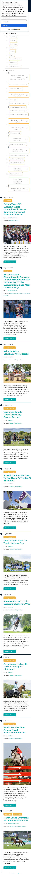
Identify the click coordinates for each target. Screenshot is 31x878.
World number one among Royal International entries (14, 730)
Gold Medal (27, 293)
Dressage (8, 271)
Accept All (5, 25)
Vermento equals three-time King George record (12, 414)
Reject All (5, 22)
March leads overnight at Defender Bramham (16, 819)
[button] (17, 33)
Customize (5, 18)
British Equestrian (12, 217)
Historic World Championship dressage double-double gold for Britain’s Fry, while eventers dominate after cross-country (16, 281)
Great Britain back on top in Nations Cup (15, 542)
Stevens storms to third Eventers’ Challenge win (16, 602)
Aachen (11, 220)
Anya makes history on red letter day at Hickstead (15, 666)
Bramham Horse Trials (13, 823)
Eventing (8, 200)
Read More (8, 262)
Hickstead (10, 357)
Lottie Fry (5, 295)
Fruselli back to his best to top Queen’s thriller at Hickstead (17, 478)
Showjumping (9, 348)
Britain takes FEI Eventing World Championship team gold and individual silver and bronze (14, 209)
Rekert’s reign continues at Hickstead (16, 352)
